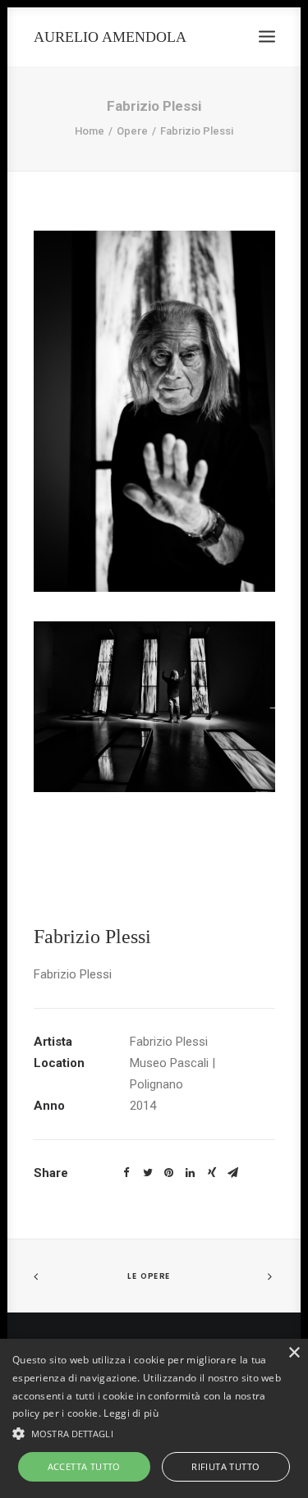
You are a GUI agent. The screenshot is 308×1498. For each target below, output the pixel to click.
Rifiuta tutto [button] (225, 1466)
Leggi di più (131, 1413)
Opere (132, 131)
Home (89, 131)
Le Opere (148, 1275)
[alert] (154, 1418)
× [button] (293, 1353)
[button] (154, 1432)
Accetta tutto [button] (84, 1466)
